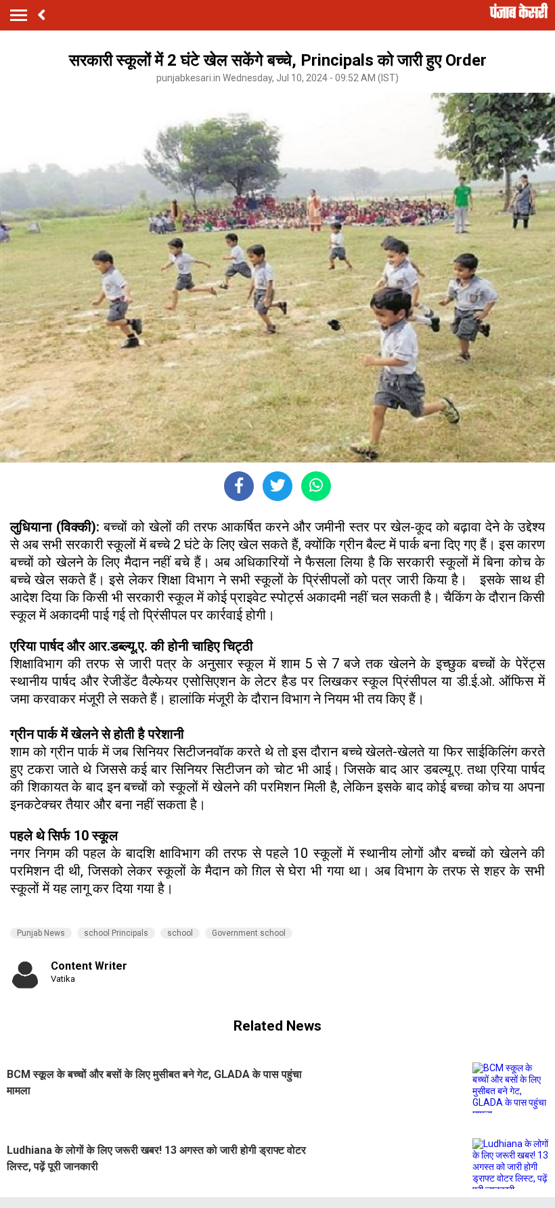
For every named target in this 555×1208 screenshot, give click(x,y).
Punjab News (41, 933)
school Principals (116, 933)
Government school (249, 933)
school (180, 933)
